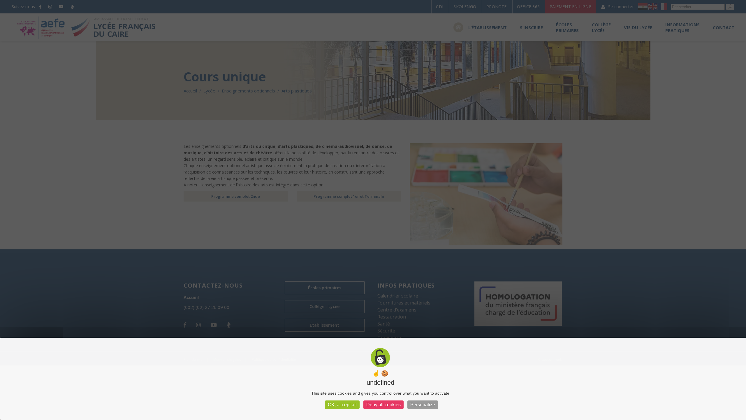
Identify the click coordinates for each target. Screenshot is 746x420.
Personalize (422, 404)
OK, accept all (342, 404)
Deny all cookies (383, 404)
